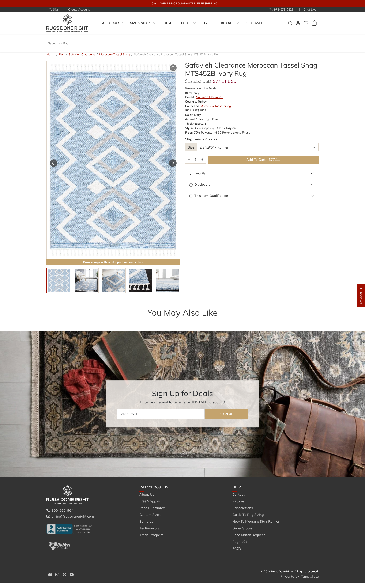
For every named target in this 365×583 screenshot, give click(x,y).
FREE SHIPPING (207, 3)
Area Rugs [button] (111, 23)
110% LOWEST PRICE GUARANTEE (171, 3)
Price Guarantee (152, 508)
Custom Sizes (150, 515)
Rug (61, 54)
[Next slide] (173, 163)
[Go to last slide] (53, 163)
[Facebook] (50, 574)
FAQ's (237, 548)
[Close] (362, 3)
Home (50, 54)
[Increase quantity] (202, 160)
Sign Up (226, 414)
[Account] (298, 23)
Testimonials (149, 528)
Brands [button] (228, 23)
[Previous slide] (53, 321)
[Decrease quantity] (189, 160)
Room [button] (166, 23)
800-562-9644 (64, 510)
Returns (238, 501)
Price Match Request (248, 535)
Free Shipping (150, 501)
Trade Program (151, 535)
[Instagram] (57, 574)
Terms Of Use (310, 576)
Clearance (254, 23)
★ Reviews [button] (361, 295)
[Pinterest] (64, 574)
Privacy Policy (290, 576)
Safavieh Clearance (82, 54)
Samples (146, 521)
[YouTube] (71, 574)
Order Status (242, 528)
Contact (238, 494)
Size (191, 147)
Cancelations (242, 508)
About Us (146, 494)
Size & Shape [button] (140, 23)
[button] (290, 23)
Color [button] (186, 23)
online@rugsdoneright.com (73, 516)
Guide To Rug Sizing (248, 515)
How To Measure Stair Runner (255, 521)
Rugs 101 (240, 542)
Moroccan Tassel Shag (114, 54)
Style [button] (206, 23)
